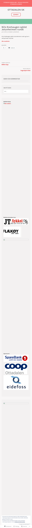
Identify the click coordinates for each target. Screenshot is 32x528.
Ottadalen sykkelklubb (13, 32)
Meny (17, 14)
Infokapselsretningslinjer (20, 521)
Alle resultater (6, 41)
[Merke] (16, 91)
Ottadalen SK (16, 9)
